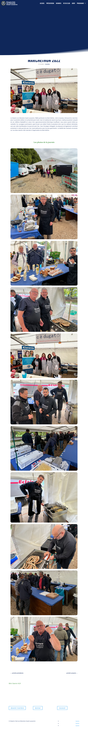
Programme (80, 3)
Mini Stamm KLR (15, 683)
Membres (58, 3)
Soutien (47, 64)
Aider (73, 3)
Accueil (42, 3)
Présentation (50, 3)
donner (38, 708)
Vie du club (66, 3)
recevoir (62, 708)
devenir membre (17, 708)
